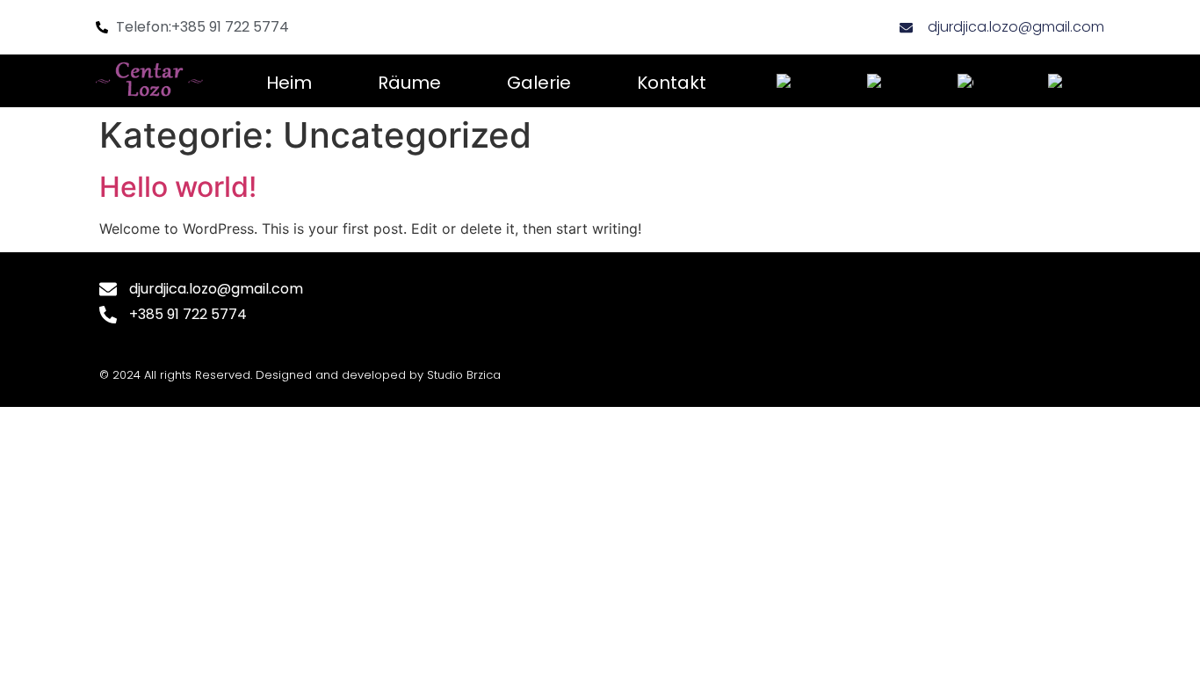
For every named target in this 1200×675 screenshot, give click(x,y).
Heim (289, 82)
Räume (409, 82)
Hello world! (178, 187)
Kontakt (671, 82)
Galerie (539, 82)
